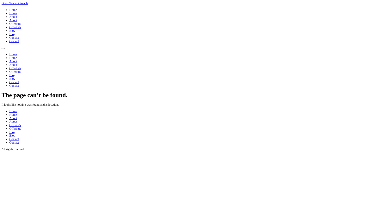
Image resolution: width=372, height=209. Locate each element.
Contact (14, 37)
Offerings (15, 23)
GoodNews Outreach (15, 3)
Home (13, 9)
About (13, 16)
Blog (12, 30)
